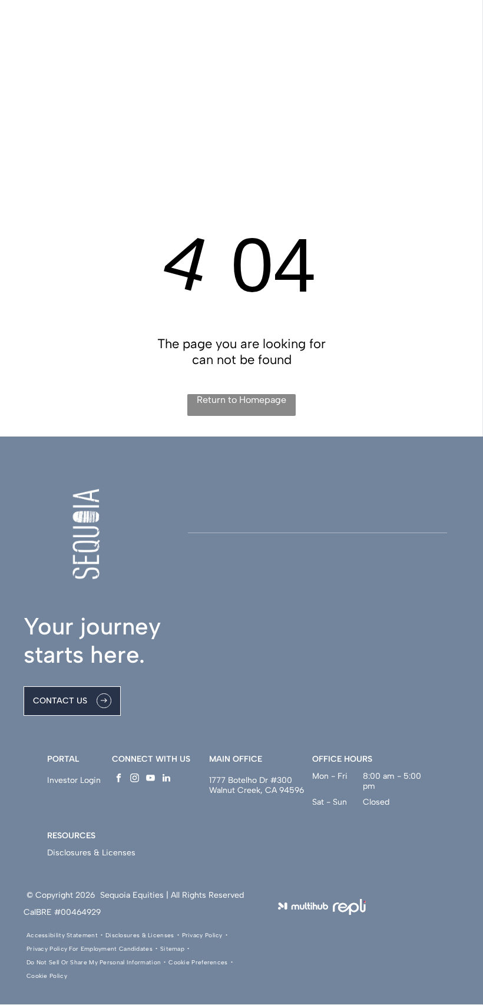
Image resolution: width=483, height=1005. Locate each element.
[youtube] (150, 779)
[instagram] (134, 779)
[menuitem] (63, 935)
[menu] (457, 47)
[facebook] (118, 779)
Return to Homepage (241, 399)
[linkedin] (166, 779)
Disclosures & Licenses (91, 853)
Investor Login (74, 780)
